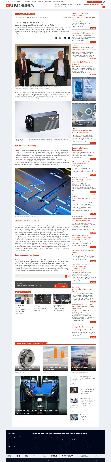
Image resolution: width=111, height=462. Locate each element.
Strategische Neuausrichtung (82, 327)
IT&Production (87, 443)
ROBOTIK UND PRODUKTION (38, 451)
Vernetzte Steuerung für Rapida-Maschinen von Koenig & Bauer (87, 391)
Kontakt (52, 460)
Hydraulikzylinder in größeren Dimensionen (83, 307)
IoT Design (60, 449)
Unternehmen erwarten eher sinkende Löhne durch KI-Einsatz (84, 49)
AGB (23, 460)
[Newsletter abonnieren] (12, 447)
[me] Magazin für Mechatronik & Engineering (42, 437)
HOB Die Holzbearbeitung (64, 441)
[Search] (104, 7)
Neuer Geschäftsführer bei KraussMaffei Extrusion (22, 310)
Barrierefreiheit (29, 460)
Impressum (10, 460)
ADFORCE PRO (35, 443)
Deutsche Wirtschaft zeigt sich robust (83, 251)
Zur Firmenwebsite (61, 286)
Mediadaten (11, 441)
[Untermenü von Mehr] (104, 4)
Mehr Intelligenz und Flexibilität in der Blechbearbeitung (60, 308)
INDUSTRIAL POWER (36, 447)
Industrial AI (34, 445)
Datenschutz (18, 460)
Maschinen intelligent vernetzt (83, 33)
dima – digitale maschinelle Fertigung (66, 439)
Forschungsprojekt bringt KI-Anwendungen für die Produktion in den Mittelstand (87, 402)
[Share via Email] (60, 38)
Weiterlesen (93, 28)
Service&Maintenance (25, 14)
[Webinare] (18, 447)
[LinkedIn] (9, 447)
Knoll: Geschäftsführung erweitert (81, 63)
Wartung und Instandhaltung (90, 447)
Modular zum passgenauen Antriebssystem (82, 181)
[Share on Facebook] (69, 38)
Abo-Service (11, 443)
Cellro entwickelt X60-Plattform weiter (83, 199)
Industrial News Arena (63, 445)
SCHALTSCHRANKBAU (63, 451)
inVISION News (87, 437)
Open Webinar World (36, 449)
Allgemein (23, 17)
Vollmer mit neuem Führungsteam (79, 165)
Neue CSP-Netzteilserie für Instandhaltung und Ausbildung (42, 308)
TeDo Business (11, 439)
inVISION (60, 447)
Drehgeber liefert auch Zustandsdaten (80, 149)
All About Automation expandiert (86, 418)
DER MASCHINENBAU (62, 437)
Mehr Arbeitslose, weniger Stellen (87, 379)
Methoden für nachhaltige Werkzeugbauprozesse (81, 239)
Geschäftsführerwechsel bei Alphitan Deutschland (82, 132)
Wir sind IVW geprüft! (13, 437)
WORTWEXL (86, 449)
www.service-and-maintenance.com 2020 (29, 285)
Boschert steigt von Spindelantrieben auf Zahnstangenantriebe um (81, 268)
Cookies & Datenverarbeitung (42, 460)
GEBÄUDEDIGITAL (36, 441)
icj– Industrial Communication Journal (66, 443)
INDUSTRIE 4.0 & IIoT (88, 441)
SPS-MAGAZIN (87, 445)
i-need (85, 439)
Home (17, 17)
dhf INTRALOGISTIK (36, 439)
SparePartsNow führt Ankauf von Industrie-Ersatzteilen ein (84, 220)
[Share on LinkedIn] (65, 38)
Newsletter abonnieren (94, 2)
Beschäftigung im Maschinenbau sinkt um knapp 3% (83, 17)
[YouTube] (15, 447)
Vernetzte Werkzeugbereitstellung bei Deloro (82, 289)
